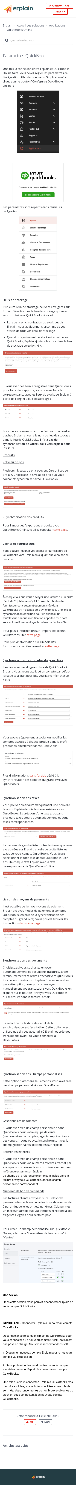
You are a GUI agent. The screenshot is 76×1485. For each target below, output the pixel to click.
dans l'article (38, 775)
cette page (60, 530)
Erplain (7, 25)
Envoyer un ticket (59, 5)
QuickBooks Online (19, 30)
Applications (57, 25)
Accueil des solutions (30, 25)
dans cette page (29, 923)
